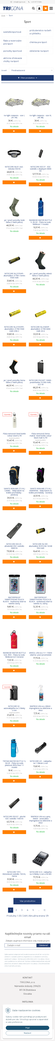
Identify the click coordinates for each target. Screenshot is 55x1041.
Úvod (3, 15)
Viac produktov (27, 901)
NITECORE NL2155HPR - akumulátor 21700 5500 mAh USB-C (14, 329)
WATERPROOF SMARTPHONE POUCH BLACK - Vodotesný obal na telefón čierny (14, 600)
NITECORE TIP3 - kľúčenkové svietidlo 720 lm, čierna (14, 874)
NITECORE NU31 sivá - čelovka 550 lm (14, 168)
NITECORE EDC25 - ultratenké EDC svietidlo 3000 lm (14, 546)
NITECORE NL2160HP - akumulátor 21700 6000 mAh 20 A (40, 329)
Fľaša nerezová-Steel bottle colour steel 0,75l (14, 435)
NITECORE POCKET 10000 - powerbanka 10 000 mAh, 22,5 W (40, 382)
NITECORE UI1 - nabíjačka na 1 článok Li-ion (40, 762)
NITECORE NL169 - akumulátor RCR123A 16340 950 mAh (40, 546)
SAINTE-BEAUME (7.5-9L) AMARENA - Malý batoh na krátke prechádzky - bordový (40, 491)
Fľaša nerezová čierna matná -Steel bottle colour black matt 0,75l (40, 436)
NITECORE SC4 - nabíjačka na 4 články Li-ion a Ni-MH (41, 873)
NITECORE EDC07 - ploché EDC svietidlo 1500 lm (14, 818)
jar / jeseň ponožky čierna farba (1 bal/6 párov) (14, 381)
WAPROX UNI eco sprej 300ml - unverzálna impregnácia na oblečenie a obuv (40, 820)
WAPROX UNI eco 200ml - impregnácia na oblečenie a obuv (40, 708)
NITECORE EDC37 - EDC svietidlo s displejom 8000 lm (40, 169)
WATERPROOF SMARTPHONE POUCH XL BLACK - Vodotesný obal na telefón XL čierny (40, 600)
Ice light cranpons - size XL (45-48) (41, 116)
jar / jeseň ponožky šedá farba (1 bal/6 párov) (14, 221)
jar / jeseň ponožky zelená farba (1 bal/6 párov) (41, 275)
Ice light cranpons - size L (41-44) (14, 116)
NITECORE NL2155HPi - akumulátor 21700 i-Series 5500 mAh (14, 276)
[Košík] (45, 8)
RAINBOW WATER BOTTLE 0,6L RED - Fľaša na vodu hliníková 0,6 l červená (14, 655)
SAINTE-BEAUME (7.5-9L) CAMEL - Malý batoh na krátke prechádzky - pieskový (14, 492)
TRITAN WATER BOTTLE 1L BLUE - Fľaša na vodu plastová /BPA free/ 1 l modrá (14, 764)
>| (44, 910)
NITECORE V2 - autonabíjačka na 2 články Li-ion (14, 708)
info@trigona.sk (19, 2)
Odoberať (43, 945)
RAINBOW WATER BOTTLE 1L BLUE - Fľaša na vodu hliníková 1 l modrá (40, 222)
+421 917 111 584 (36, 2)
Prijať (27, 1028)
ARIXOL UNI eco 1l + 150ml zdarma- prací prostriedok (40, 654)
